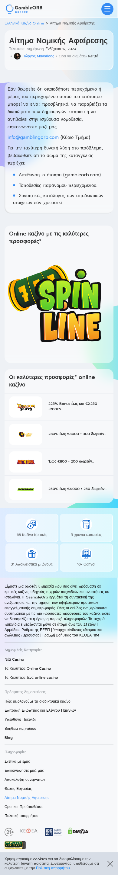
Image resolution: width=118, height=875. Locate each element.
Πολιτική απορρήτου (53, 868)
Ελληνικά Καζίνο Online (24, 23)
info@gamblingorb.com (33, 137)
